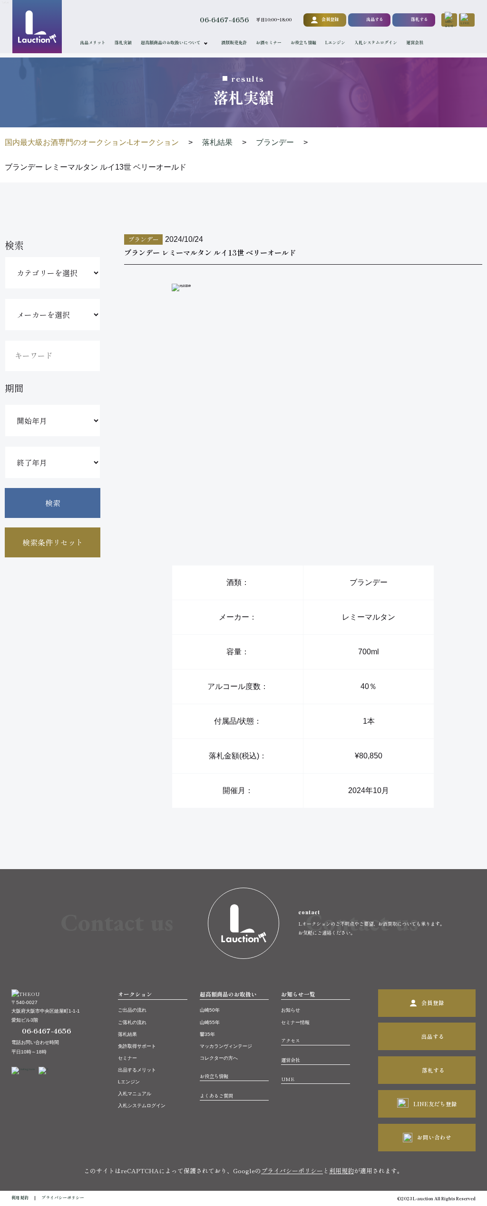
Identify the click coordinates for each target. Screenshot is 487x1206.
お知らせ (290, 1010)
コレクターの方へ (219, 1058)
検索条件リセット (52, 542)
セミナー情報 (295, 1022)
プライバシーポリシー (292, 1170)
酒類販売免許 (234, 42)
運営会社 (414, 42)
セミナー (127, 1058)
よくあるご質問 (216, 1095)
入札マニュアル (134, 1093)
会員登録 (330, 19)
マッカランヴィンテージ (226, 1046)
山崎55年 (210, 1022)
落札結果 (127, 1034)
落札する (419, 19)
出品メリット (93, 42)
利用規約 (341, 1170)
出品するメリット (137, 1069)
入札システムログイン (375, 42)
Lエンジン (335, 42)
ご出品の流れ (132, 1010)
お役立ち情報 (303, 42)
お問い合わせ (434, 1137)
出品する (374, 19)
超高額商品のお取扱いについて (171, 42)
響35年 (207, 1034)
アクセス (290, 1040)
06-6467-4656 (224, 19)
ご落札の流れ (132, 1022)
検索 (52, 502)
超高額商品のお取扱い (228, 994)
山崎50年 (210, 1010)
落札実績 (123, 42)
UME (287, 1078)
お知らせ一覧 (298, 994)
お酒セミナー (269, 42)
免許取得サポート (137, 1046)
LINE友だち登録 (435, 1104)
